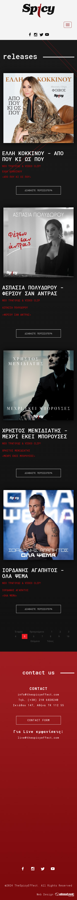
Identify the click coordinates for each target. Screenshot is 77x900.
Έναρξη (19, 631)
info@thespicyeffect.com (38, 694)
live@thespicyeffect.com (38, 737)
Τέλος (50, 641)
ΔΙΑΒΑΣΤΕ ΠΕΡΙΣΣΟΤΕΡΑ (38, 190)
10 (68, 636)
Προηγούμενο (37, 631)
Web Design (45, 894)
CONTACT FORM (38, 720)
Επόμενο (35, 641)
